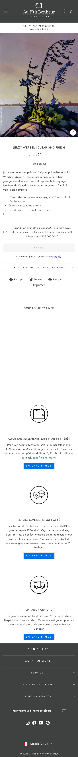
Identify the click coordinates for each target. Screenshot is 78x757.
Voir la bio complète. (15, 190)
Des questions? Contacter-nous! (39, 267)
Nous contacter (38, 696)
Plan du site (38, 649)
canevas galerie (32, 205)
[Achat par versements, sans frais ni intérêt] (39, 414)
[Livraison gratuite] (39, 585)
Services (38, 672)
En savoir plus (39, 465)
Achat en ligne (38, 660)
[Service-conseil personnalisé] (39, 495)
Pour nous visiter (38, 684)
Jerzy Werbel (24, 147)
